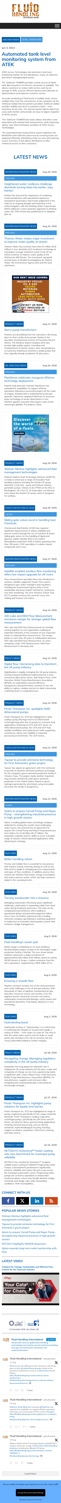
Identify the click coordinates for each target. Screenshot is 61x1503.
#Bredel (32, 1448)
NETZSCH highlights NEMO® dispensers (24, 1243)
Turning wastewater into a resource (26, 898)
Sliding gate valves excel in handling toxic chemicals (30, 521)
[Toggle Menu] (57, 25)
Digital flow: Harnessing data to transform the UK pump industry (30, 665)
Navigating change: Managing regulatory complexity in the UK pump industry (30, 1060)
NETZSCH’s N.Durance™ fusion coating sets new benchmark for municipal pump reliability (29, 1154)
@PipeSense (45, 1407)
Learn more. (53, 1484)
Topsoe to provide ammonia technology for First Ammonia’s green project (28, 761)
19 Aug (13, 1440)
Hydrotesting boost (16, 1022)
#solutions (14, 1448)
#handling (53, 1446)
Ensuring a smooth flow (19, 981)
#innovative (39, 1446)
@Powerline (44, 1371)
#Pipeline (13, 1407)
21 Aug (13, 1362)
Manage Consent (25, 1500)
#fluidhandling (15, 1380)
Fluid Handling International (26, 1358)
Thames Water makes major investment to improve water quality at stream (29, 240)
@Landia (24, 1368)
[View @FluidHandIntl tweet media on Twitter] (30, 1383)
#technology (27, 1380)
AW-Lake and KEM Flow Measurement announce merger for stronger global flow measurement (30, 619)
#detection (27, 1407)
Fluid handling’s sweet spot (21, 942)
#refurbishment (21, 1383)
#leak (20, 1407)
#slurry (31, 1368)
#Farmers (13, 1366)
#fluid (46, 1446)
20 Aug (13, 1403)
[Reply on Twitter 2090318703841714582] (11, 1427)
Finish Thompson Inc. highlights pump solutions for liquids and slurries (27, 1105)
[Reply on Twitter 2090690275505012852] (11, 1390)
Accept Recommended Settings (31, 1493)
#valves (50, 1380)
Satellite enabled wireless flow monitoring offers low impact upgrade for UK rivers (30, 572)
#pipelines (26, 1419)
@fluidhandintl (49, 1359)
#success (36, 1380)
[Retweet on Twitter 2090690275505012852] (17, 1390)
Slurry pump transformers (20, 329)
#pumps (37, 1368)
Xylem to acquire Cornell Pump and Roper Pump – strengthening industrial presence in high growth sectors (30, 814)
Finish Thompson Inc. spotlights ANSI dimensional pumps (27, 710)
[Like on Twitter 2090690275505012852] (23, 1390)
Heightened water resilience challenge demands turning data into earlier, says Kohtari (28, 187)
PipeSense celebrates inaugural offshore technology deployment (29, 379)
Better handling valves (18, 859)
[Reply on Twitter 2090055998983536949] (11, 1463)
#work (12, 1383)
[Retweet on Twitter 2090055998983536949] (17, 1463)
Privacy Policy (37, 1500)
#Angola (50, 1412)
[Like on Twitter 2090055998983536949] (23, 1463)
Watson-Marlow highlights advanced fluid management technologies (30, 470)
